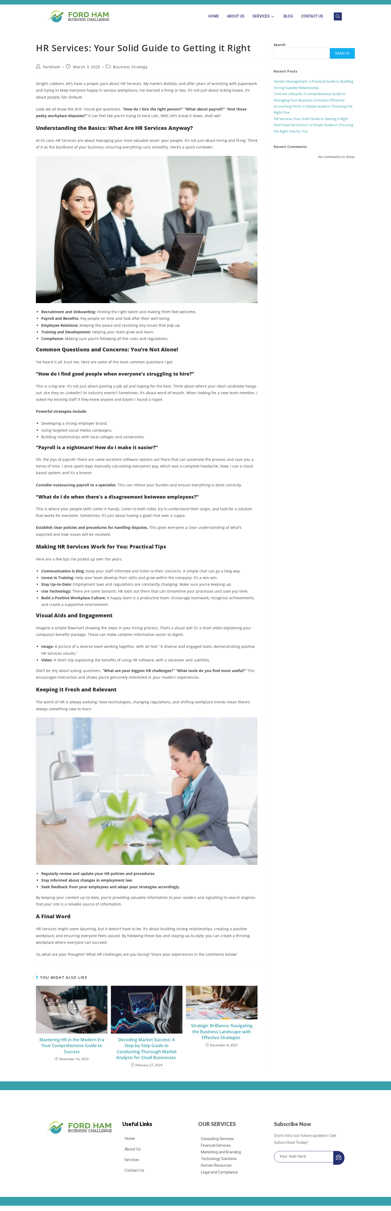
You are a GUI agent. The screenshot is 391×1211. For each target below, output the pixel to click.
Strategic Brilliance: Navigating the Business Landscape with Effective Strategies (221, 1031)
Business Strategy (130, 66)
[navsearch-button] (338, 16)
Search (280, 44)
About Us (235, 16)
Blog (288, 16)
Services (261, 16)
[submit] (338, 1158)
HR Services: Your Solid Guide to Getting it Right (311, 118)
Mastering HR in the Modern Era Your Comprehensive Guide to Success (71, 1046)
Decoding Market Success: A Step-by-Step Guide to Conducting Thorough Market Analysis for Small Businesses (146, 1048)
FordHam (51, 66)
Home (213, 16)
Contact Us (312, 16)
